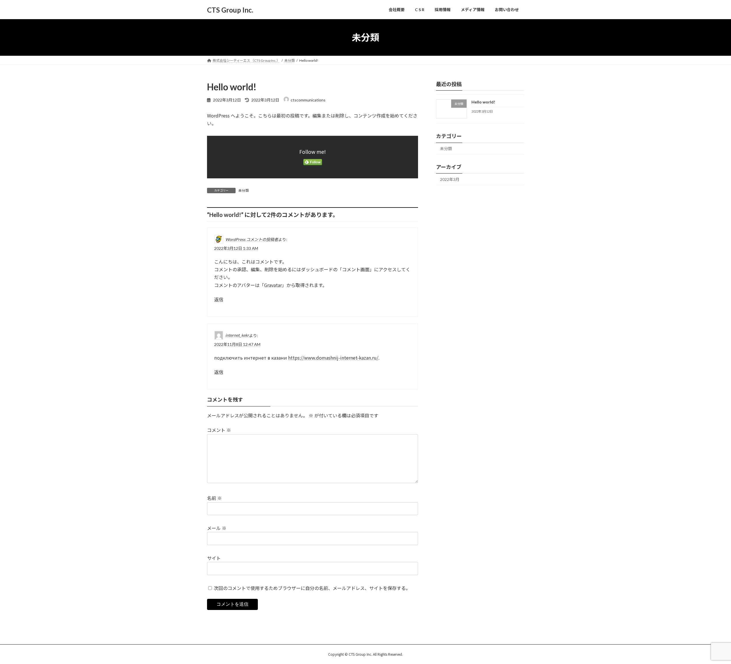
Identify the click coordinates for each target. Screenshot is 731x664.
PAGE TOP (709, 638)
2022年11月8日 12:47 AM (237, 344)
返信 (218, 299)
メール (216, 528)
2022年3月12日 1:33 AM (236, 248)
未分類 (243, 190)
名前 (214, 497)
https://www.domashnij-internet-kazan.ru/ (333, 357)
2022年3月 (449, 179)
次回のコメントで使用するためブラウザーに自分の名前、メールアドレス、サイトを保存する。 (312, 588)
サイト (214, 558)
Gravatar (273, 284)
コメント (219, 429)
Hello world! (483, 101)
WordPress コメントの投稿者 (251, 239)
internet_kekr (237, 335)
